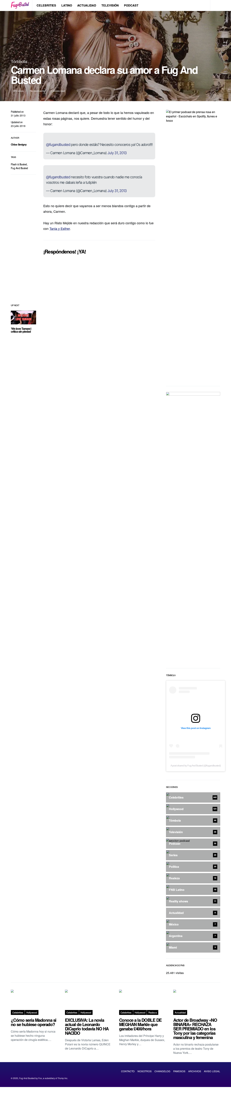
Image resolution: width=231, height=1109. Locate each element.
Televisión (110, 5)
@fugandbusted (58, 144)
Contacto (128, 1071)
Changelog (162, 1071)
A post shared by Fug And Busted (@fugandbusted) (196, 765)
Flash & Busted (19, 164)
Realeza (152, 1012)
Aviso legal (212, 1071)
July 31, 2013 (117, 153)
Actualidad (86, 5)
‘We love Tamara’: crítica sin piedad (21, 330)
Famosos (179, 1071)
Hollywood (31, 1012)
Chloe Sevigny (19, 144)
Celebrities (46, 5)
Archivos (194, 1071)
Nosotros (145, 1071)
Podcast (131, 5)
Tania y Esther (59, 228)
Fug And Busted (19, 168)
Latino (66, 5)
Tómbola (19, 61)
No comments (37, 90)
